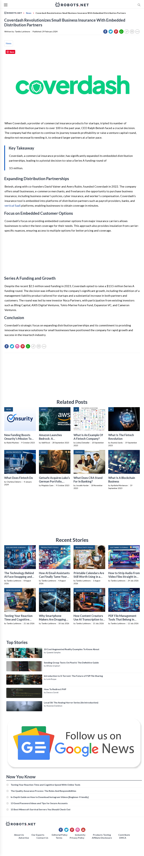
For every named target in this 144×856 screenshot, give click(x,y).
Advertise (24, 837)
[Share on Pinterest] (116, 31)
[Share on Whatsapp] (121, 31)
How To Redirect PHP (55, 689)
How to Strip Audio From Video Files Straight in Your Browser (124, 576)
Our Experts (37, 834)
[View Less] (137, 31)
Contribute (124, 834)
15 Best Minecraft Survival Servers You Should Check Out (40, 809)
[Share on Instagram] (17, 346)
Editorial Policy (60, 834)
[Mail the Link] (132, 31)
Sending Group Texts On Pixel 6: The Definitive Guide (71, 662)
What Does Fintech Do (18, 477)
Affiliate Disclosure (102, 837)
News (8, 43)
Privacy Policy (77, 837)
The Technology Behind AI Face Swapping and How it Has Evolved (19, 576)
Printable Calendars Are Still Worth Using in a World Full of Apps (89, 576)
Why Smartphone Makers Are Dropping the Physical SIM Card (53, 619)
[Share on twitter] (111, 31)
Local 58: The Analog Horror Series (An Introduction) (71, 702)
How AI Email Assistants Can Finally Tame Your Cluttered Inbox (54, 576)
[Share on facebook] (105, 31)
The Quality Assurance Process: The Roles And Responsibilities (43, 791)
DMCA (122, 837)
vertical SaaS (12, 205)
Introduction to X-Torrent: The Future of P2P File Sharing (73, 676)
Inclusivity (80, 834)
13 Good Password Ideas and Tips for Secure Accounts (39, 803)
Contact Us (42, 837)
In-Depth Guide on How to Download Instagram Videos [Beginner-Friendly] (50, 797)
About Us (19, 834)
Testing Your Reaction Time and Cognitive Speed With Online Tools (19, 619)
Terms (59, 837)
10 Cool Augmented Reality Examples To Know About (71, 649)
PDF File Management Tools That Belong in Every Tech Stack (122, 619)
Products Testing (102, 834)
